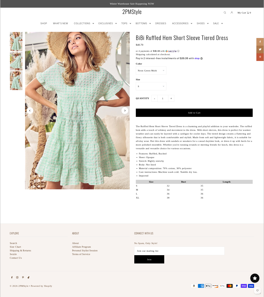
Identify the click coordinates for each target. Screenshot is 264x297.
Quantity (142, 98)
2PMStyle (131, 11)
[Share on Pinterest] (260, 57)
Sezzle (13, 254)
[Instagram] (17, 278)
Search (13, 243)
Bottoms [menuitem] (141, 23)
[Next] (124, 110)
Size (138, 79)
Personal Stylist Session (85, 250)
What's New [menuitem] (60, 23)
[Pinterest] (23, 278)
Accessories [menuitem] (180, 23)
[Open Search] (225, 12)
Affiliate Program (81, 247)
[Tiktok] (28, 278)
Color (139, 63)
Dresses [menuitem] (160, 23)
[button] (194, 51)
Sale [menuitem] (216, 23)
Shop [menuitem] (43, 23)
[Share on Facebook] (260, 42)
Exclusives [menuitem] (106, 23)
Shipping (140, 54)
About (75, 243)
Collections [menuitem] (82, 23)
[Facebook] (12, 278)
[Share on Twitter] (260, 49)
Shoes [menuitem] (201, 23)
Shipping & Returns (20, 250)
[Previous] (30, 110)
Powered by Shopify (41, 286)
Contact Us (16, 258)
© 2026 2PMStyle (19, 286)
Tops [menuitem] (124, 23)
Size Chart (15, 247)
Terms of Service (81, 254)
